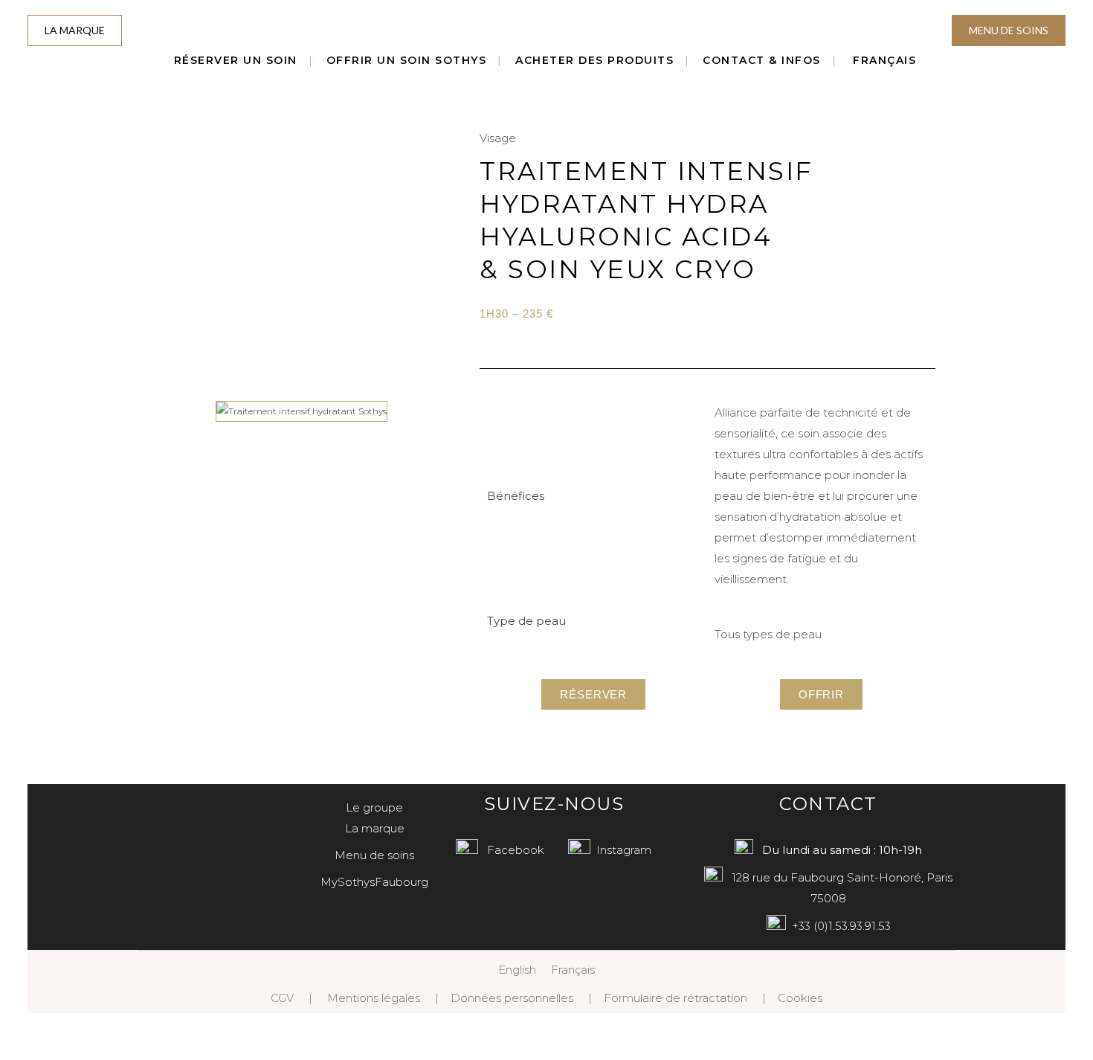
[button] (159, 411)
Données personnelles (512, 998)
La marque (374, 828)
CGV (282, 998)
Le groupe (374, 807)
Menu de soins (374, 855)
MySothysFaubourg (374, 882)
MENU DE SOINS (1008, 30)
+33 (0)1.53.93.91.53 (841, 926)
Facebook (515, 850)
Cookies (800, 998)
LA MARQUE (75, 30)
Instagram (623, 850)
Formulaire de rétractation (675, 998)
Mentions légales (373, 998)
